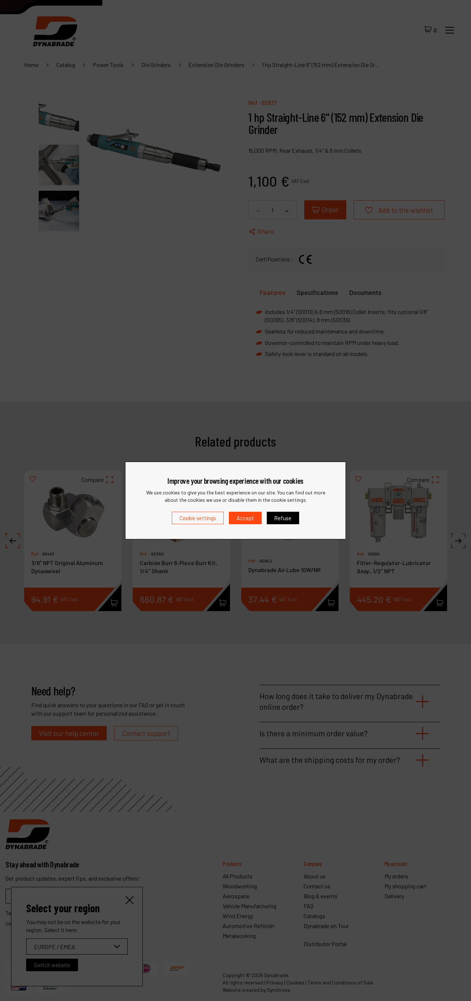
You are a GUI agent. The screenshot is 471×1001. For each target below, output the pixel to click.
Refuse (283, 518)
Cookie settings (198, 518)
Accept (245, 518)
